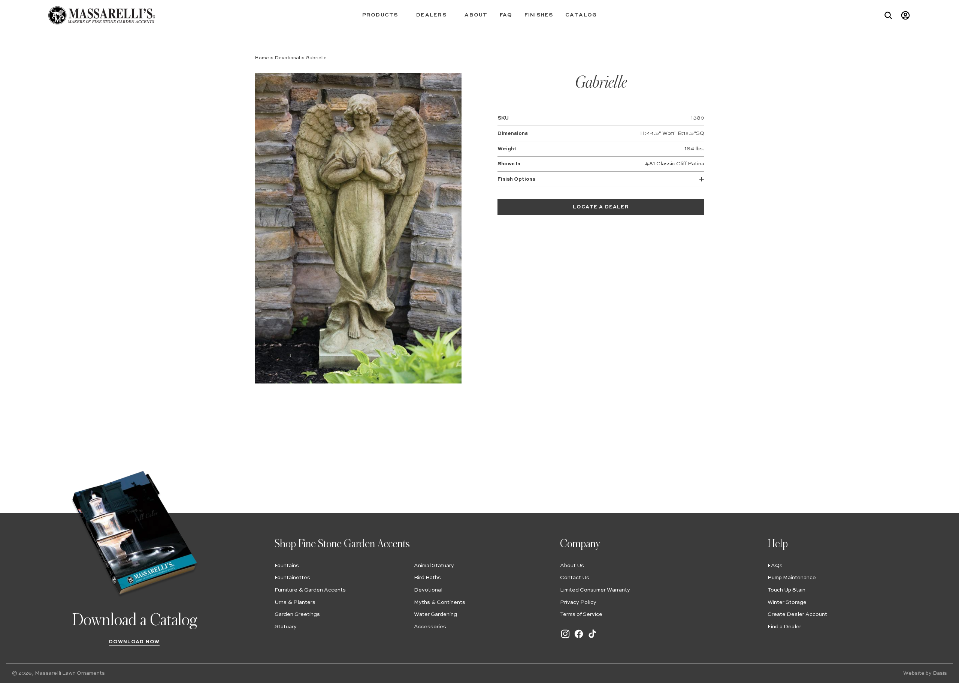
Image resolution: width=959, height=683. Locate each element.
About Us (572, 565)
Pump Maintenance (792, 577)
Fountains (287, 565)
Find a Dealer (784, 626)
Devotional (287, 57)
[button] (383, 15)
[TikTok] (592, 637)
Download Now (134, 642)
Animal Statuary (434, 565)
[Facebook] (579, 637)
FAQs (775, 565)
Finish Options (516, 179)
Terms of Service (581, 614)
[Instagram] (565, 637)
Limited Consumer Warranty (595, 590)
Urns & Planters (295, 602)
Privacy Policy (578, 602)
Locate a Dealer (601, 207)
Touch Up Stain (786, 590)
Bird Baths (427, 577)
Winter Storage (787, 602)
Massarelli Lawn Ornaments (70, 673)
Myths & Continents (439, 602)
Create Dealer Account (797, 614)
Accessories (430, 626)
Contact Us (574, 577)
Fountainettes (292, 577)
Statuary (286, 626)
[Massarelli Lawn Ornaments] (101, 15)
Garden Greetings (297, 614)
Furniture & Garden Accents (310, 590)
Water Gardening (435, 614)
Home (262, 57)
